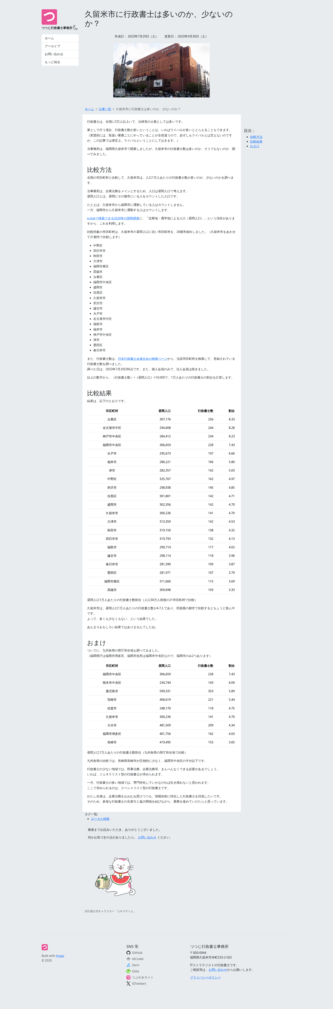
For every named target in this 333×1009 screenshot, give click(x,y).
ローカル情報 (100, 819)
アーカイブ (52, 46)
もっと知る (52, 62)
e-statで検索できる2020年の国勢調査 (113, 218)
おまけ (254, 146)
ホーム (49, 38)
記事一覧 (105, 109)
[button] (75, 27)
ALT (120, 92)
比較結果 (256, 141)
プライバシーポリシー (205, 977)
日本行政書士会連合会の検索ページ (142, 359)
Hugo (60, 956)
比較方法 (256, 137)
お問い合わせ (54, 54)
